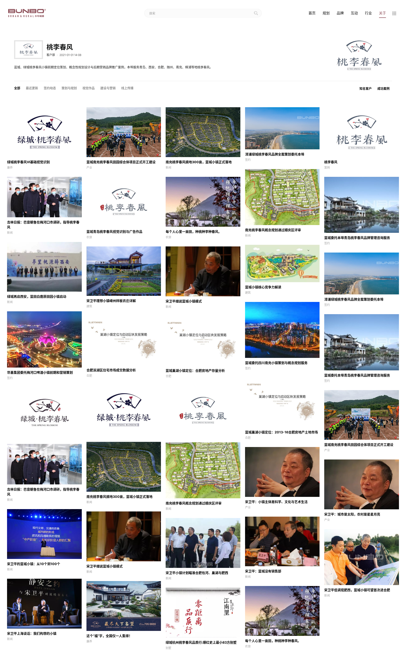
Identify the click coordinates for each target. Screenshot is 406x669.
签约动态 (50, 88)
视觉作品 (88, 88)
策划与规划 (69, 88)
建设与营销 (108, 88)
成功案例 (383, 88)
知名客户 (365, 88)
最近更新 (32, 88)
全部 (17, 88)
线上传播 (127, 88)
